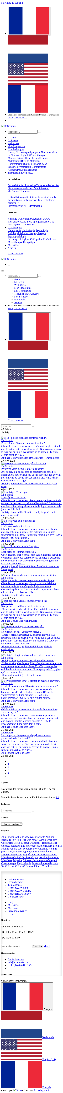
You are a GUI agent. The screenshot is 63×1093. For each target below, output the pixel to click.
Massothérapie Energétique (21, 242)
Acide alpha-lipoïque (30, 221)
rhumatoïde (46, 863)
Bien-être (28, 457)
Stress (38, 866)
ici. (57, 797)
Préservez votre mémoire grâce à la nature (22, 468)
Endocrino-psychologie (34, 233)
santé (3, 486)
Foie (27, 675)
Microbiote (6, 860)
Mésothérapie (35, 205)
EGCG (46, 218)
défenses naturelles (10, 845)
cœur (26, 842)
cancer (35, 839)
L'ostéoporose (8, 854)
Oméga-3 (52, 860)
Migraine (17, 860)
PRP (29, 155)
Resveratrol (13, 221)
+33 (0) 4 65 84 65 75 (17, 117)
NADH (22, 224)
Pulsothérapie (38, 155)
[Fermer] (2, 270)
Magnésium (29, 854)
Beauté (14, 566)
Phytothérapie (24, 863)
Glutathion (36, 218)
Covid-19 (18, 842)
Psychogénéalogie (17, 236)
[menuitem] (28, 61)
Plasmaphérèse (15, 205)
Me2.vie (12, 158)
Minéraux (28, 860)
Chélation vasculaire (32, 200)
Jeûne (50, 851)
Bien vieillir (17, 457)
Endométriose (45, 845)
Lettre (56, 457)
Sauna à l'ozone (32, 163)
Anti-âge (5, 457)
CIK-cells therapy (17, 197)
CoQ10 (15, 224)
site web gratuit (41, 1090)
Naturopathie (14, 230)
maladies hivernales (49, 857)
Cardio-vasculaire (50, 566)
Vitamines (47, 866)
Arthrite (41, 837)
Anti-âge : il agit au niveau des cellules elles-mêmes (27, 660)
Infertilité (42, 851)
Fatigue (5, 848)
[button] (37, 946)
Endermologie (19, 155)
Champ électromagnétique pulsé (24, 152)
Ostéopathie (36, 239)
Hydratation (16, 851)
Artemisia (31, 224)
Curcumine (25, 218)
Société (21, 866)
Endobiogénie (15, 233)
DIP (10, 155)
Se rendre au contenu (12, 2)
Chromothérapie (16, 163)
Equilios (21, 158)
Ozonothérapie (8, 863)
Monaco (19, 893)
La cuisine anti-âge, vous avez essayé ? (21, 631)
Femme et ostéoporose (21, 848)
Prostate (36, 863)
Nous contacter (15, 253)
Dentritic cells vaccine (37, 197)
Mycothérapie (24, 166)
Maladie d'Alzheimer (34, 483)
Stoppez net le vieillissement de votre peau (22, 606)
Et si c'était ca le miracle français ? (18, 551)
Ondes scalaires (49, 152)
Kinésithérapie (50, 239)
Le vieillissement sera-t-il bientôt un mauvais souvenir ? (29, 686)
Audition (49, 837)
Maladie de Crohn (10, 857)
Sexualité (12, 866)
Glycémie (43, 848)
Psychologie (42, 230)
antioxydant (51, 483)
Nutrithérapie (28, 230)
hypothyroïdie (30, 851)
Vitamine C (13, 218)
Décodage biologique (19, 239)
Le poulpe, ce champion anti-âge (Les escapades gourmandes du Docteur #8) (26, 737)
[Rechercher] (39, 132)
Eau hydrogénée (29, 169)
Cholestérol (7, 842)
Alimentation (8, 646)
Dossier (53, 842)
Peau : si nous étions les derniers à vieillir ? (23, 443)
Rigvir (18, 200)
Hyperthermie (32, 158)
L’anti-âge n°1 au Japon (13, 497)
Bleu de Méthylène (31, 161)
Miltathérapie (14, 161)
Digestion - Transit (42, 457)
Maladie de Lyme (29, 857)
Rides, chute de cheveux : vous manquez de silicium (27, 580)
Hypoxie (43, 158)
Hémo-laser (25, 191)
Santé (4, 866)
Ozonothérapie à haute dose (22, 185)
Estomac (57, 845)
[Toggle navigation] (9, 265)
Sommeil (30, 866)
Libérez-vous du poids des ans (16, 526)
